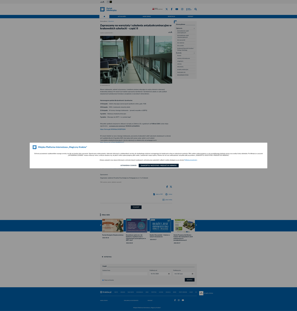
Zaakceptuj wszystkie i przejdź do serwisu (159, 165)
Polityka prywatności (190, 160)
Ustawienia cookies (128, 165)
